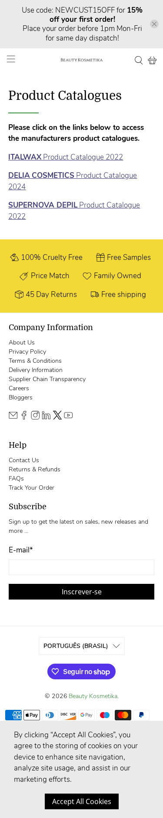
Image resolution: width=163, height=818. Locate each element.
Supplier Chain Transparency (47, 379)
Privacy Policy (27, 352)
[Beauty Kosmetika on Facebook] (24, 417)
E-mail (21, 550)
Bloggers (21, 397)
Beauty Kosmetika (93, 696)
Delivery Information (36, 370)
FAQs (16, 478)
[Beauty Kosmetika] (82, 60)
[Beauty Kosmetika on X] (57, 417)
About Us (22, 342)
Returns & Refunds (34, 469)
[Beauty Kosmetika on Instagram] (35, 417)
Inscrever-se (82, 591)
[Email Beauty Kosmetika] (13, 417)
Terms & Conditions (35, 361)
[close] (154, 24)
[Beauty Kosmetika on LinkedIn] (46, 417)
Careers (19, 388)
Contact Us (24, 460)
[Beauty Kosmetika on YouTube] (68, 417)
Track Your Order (31, 488)
